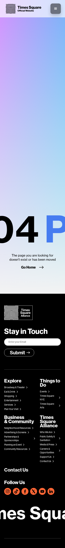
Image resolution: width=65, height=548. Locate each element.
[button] (55, 8)
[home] (22, 9)
